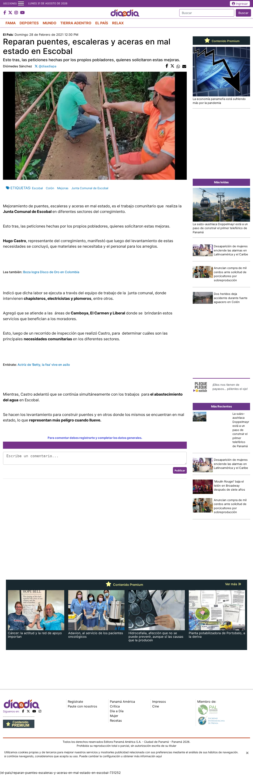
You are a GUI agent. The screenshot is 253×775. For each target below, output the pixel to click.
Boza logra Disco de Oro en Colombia (51, 272)
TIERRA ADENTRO (75, 23)
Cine (155, 706)
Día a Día (117, 711)
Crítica (115, 706)
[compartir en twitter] (172, 66)
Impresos (159, 702)
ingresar (242, 4)
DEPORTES (29, 23)
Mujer (114, 716)
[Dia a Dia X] (10, 13)
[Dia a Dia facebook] (5, 13)
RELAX (118, 23)
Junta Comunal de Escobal (89, 188)
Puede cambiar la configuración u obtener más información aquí (120, 756)
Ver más (231, 584)
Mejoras (62, 188)
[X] (28, 711)
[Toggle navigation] (21, 3)
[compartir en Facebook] (167, 66)
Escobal (37, 188)
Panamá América (122, 702)
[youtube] (34, 711)
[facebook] (23, 711)
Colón (50, 188)
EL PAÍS (101, 23)
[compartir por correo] (184, 66)
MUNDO (49, 23)
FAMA (11, 23)
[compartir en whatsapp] (178, 66)
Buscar (243, 13)
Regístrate (75, 702)
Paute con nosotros (82, 706)
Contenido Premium (225, 41)
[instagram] (40, 711)
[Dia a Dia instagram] (16, 13)
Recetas (116, 720)
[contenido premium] (18, 724)
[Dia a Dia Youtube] (22, 13)
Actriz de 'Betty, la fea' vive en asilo (43, 365)
